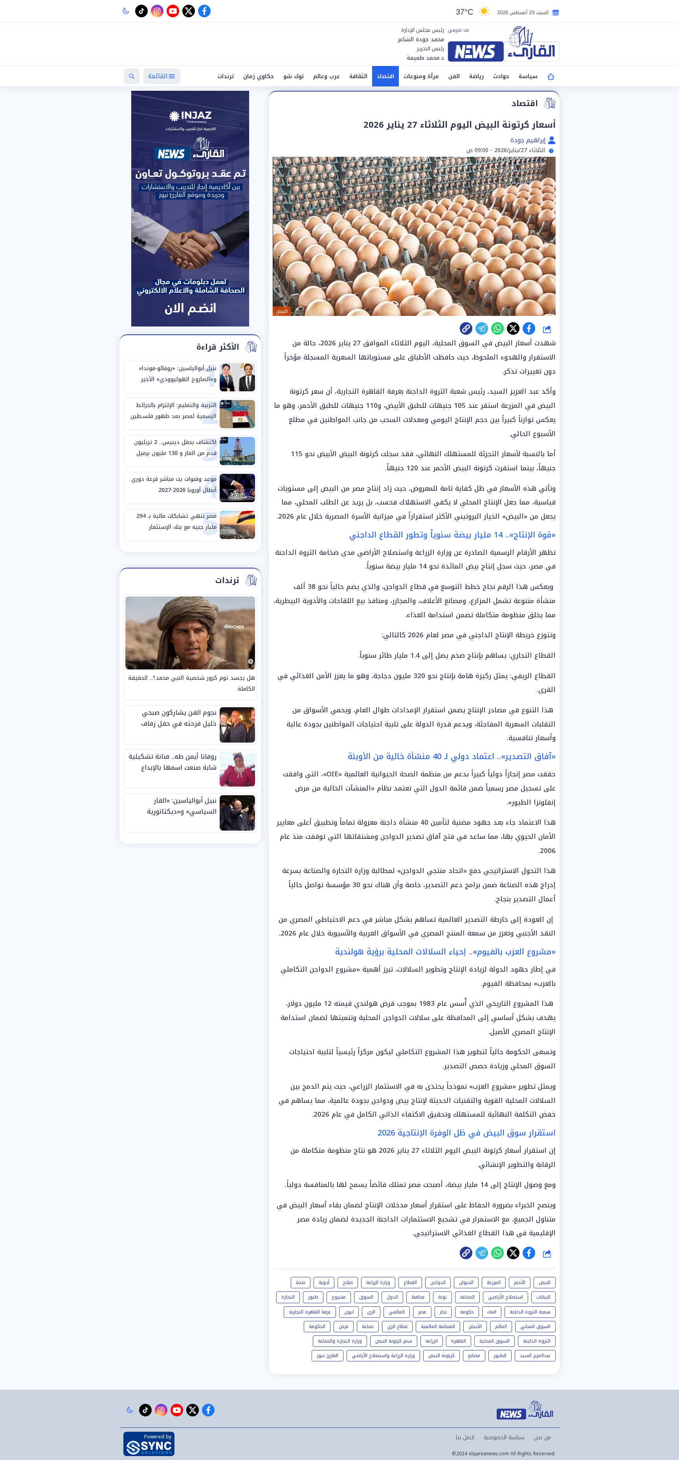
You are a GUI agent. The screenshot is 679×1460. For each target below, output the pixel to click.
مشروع (339, 1297)
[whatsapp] (466, 328)
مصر (422, 1312)
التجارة (288, 1297)
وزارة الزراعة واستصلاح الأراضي (383, 1355)
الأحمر (519, 1282)
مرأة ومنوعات (421, 76)
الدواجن (438, 1282)
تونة (442, 1297)
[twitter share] (513, 328)
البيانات (543, 1297)
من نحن (542, 1437)
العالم (501, 1326)
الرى (371, 1312)
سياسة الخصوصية (504, 1437)
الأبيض (475, 1326)
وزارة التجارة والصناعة (340, 1341)
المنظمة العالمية (438, 1326)
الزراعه (432, 1341)
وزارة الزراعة (378, 1282)
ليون (349, 1312)
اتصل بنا (465, 1437)
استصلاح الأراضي (505, 1297)
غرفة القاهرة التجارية (310, 1312)
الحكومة (317, 1326)
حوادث (501, 76)
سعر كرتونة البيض (393, 1341)
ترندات (225, 76)
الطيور (500, 1355)
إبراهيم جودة (529, 140)
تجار (443, 1312)
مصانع (474, 1355)
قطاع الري (397, 1326)
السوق (366, 1297)
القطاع (410, 1282)
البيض (545, 1282)
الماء (491, 1312)
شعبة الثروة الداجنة (530, 1312)
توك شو (293, 76)
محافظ (418, 1297)
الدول (392, 1297)
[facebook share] (529, 328)
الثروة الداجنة (537, 1341)
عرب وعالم (326, 76)
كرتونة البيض (441, 1355)
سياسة (528, 76)
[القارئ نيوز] (504, 44)
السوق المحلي (535, 1326)
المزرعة (494, 1282)
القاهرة (458, 1341)
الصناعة (467, 1297)
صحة (300, 1282)
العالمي (397, 1312)
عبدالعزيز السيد (535, 1355)
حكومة (467, 1312)
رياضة (476, 76)
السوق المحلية (494, 1341)
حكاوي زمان (258, 76)
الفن (454, 76)
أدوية (324, 1282)
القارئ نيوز (327, 1355)
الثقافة (358, 76)
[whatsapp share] (497, 328)
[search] (131, 76)
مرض (344, 1326)
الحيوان (466, 1282)
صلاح (348, 1282)
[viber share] (481, 328)
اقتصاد (385, 76)
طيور (313, 1297)
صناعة (368, 1326)
